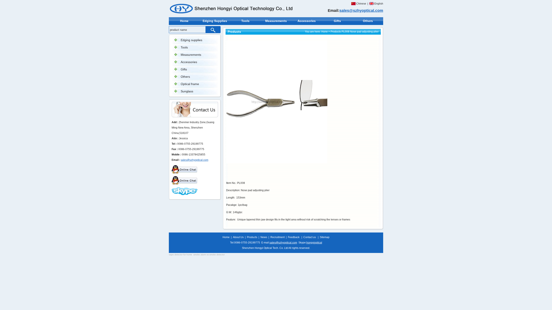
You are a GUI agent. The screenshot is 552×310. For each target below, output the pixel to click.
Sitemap (324, 237)
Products (336, 31)
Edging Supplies (215, 21)
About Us (238, 237)
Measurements (276, 21)
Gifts (337, 21)
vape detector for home (180, 254)
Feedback (294, 237)
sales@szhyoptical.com (361, 10)
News (263, 237)
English (378, 3)
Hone (324, 31)
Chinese (361, 3)
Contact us (309, 237)
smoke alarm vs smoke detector (209, 254)
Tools (245, 21)
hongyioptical (314, 242)
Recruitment (277, 237)
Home (184, 21)
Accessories (307, 21)
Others (368, 21)
